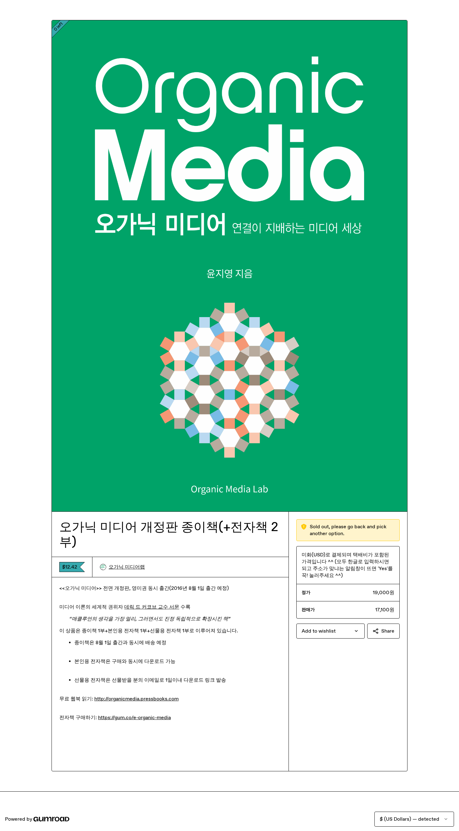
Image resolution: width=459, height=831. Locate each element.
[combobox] (330, 631)
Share (387, 631)
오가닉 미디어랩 (127, 567)
